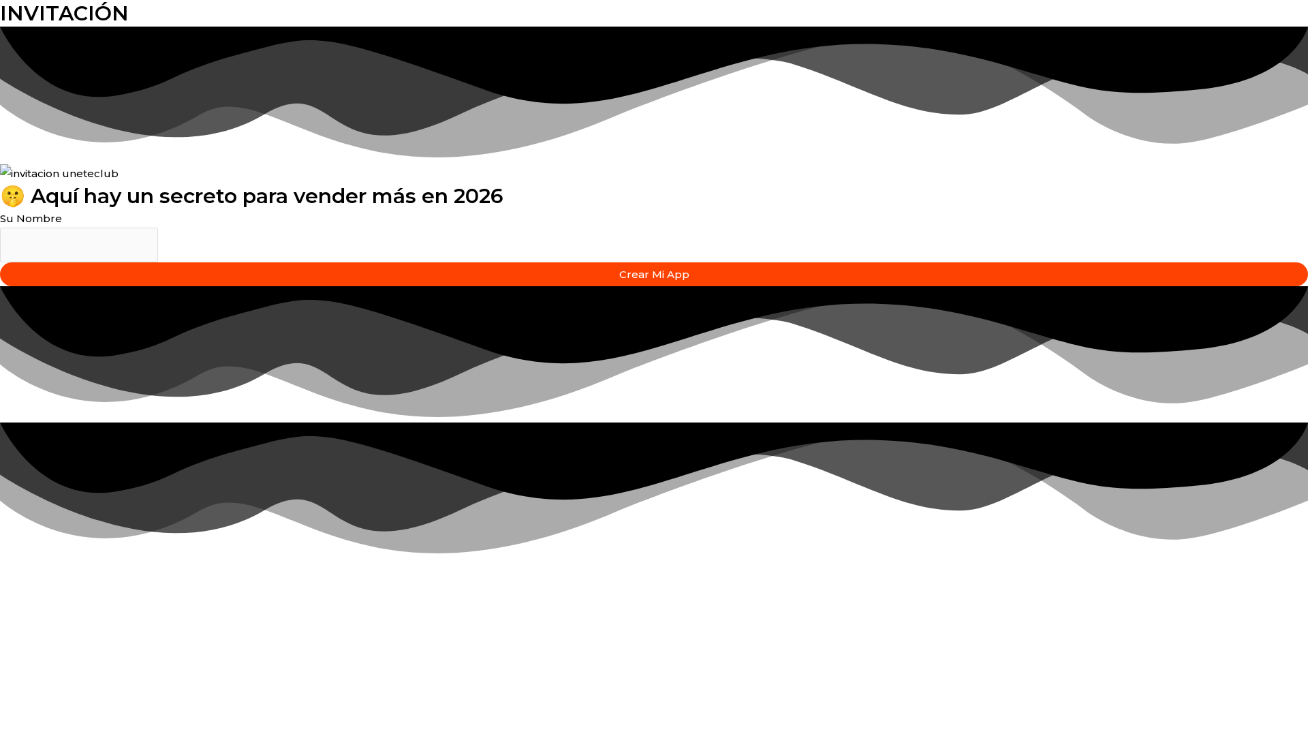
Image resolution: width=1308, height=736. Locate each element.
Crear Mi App (654, 274)
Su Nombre (31, 218)
